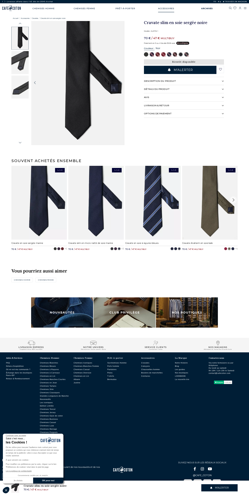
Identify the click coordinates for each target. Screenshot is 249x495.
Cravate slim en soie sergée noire (52, 18)
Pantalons (112, 369)
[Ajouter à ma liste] (220, 69)
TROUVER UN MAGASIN (235, 2)
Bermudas (112, 379)
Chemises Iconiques (83, 363)
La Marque (181, 358)
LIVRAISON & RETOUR (156, 105)
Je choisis (18, 480)
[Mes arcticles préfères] (235, 8)
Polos (110, 373)
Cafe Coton (11, 8)
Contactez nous (216, 358)
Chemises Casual (48, 422)
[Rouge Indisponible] (163, 54)
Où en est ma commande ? (18, 369)
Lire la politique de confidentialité (19, 471)
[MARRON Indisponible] (175, 54)
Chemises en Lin (47, 376)
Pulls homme (113, 366)
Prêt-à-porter (115, 358)
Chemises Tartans (48, 386)
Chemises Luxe (47, 426)
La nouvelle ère (182, 379)
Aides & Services (14, 358)
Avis (146, 97)
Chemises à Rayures (49, 369)
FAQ (8, 363)
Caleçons (145, 366)
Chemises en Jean (48, 383)
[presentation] (2, 1)
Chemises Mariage (48, 429)
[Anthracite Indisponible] (186, 54)
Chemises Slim (47, 389)
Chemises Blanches (49, 363)
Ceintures (145, 376)
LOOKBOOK (180, 376)
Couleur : (149, 48)
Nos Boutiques (187, 312)
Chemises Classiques (50, 393)
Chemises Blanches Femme (86, 366)
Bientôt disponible (184, 61)
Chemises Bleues (48, 366)
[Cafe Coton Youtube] (209, 469)
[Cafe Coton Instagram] (202, 469)
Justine (77, 383)
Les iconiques (46, 403)
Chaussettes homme (150, 369)
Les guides (180, 369)
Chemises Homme (22, 280)
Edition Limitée (47, 406)
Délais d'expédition (15, 366)
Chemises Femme (46, 280)
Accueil (15, 18)
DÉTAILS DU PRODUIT (156, 89)
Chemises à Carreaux (50, 373)
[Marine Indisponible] (169, 54)
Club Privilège (124, 312)
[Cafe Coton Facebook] (195, 469)
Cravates (35, 18)
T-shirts (110, 376)
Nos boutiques (181, 373)
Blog (177, 366)
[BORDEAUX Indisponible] (157, 54)
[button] (20, 23)
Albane (77, 379)
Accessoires (25, 18)
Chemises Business (49, 419)
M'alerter (183, 70)
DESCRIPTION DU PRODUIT (160, 81)
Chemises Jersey (48, 413)
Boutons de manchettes (152, 373)
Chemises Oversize (82, 373)
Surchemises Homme (117, 363)
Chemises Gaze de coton (51, 416)
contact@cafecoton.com (219, 373)
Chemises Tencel (48, 409)
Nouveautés (62, 312)
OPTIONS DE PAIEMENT (157, 113)
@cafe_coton (202, 475)
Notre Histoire (181, 363)
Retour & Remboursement (18, 379)
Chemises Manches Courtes (53, 379)
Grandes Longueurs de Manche (54, 396)
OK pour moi (48, 480)
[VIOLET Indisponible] (152, 54)
